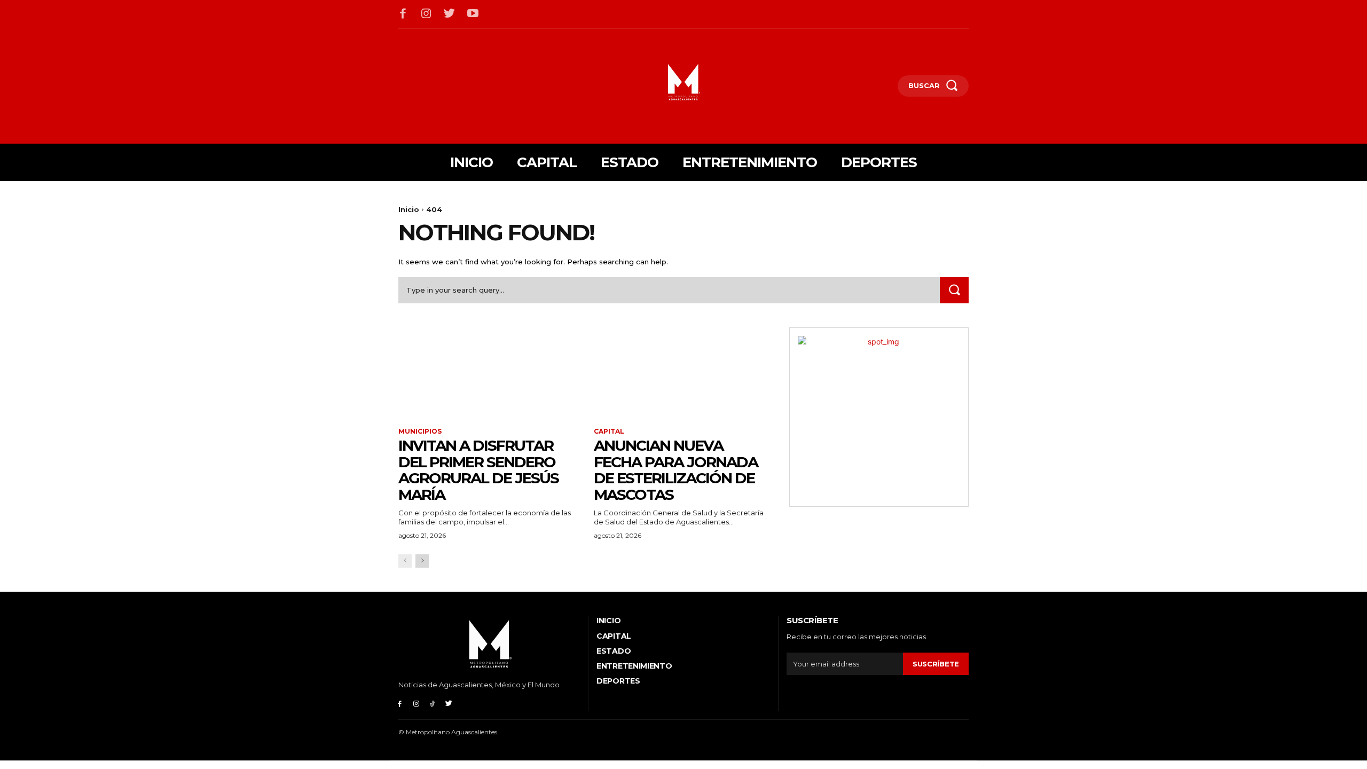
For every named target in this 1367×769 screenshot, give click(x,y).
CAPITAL (609, 431)
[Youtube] (473, 14)
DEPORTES (618, 681)
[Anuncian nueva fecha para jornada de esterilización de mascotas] (683, 372)
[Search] (954, 290)
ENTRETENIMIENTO (634, 666)
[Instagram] (427, 14)
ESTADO (613, 651)
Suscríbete (936, 664)
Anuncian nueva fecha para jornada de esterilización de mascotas (676, 470)
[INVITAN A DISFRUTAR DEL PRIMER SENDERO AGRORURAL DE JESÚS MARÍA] (488, 372)
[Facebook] (403, 14)
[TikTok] (432, 703)
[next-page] (422, 561)
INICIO (608, 620)
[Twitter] (450, 14)
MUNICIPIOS (420, 431)
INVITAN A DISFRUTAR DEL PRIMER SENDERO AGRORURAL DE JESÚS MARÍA (478, 470)
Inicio (408, 209)
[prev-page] (405, 561)
